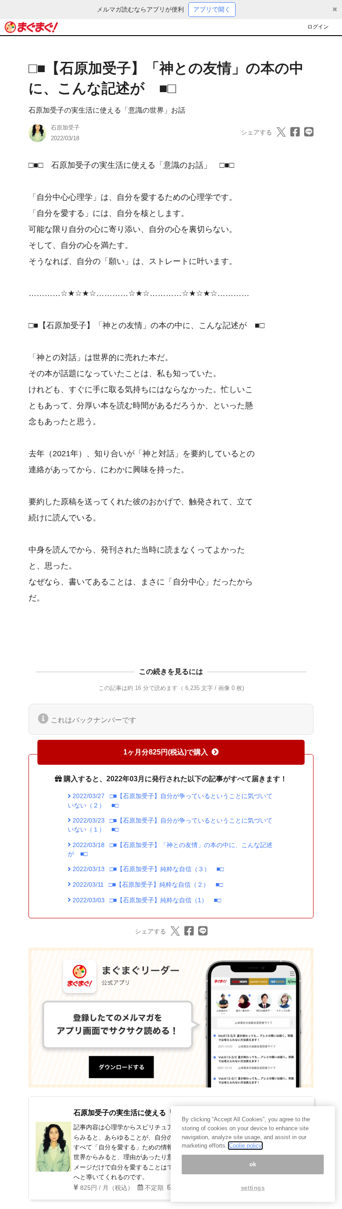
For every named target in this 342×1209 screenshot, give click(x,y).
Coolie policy (245, 1145)
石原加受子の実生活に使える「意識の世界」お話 (106, 110)
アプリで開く (212, 9)
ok (252, 1164)
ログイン (318, 27)
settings (253, 1188)
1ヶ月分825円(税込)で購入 (165, 752)
